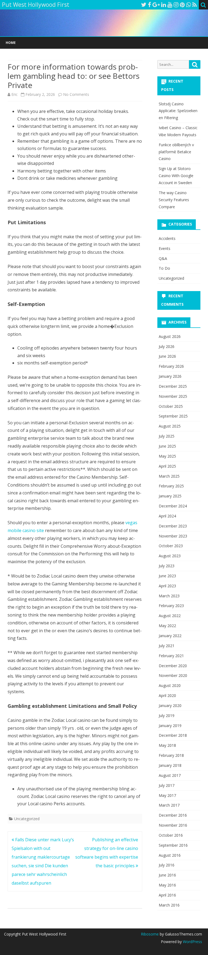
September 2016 (173, 845)
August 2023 (170, 555)
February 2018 (171, 755)
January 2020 (170, 705)
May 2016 (167, 885)
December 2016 (173, 815)
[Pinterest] (182, 4)
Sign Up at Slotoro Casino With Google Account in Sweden (176, 175)
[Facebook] (149, 4)
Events (164, 248)
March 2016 (169, 905)
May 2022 (167, 625)
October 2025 (171, 406)
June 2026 (167, 356)
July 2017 (166, 785)
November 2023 (173, 536)
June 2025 (167, 446)
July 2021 (166, 645)
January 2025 (170, 495)
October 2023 (171, 545)
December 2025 (173, 386)
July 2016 (166, 865)
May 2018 (167, 745)
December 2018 (173, 735)
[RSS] (194, 4)
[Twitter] (144, 4)
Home (11, 42)
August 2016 (170, 855)
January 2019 (170, 725)
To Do (164, 268)
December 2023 (173, 526)
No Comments (76, 94)
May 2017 (167, 795)
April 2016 (167, 895)
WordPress (192, 941)
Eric (14, 94)
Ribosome (150, 934)
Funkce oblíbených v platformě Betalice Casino (176, 151)
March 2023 (169, 595)
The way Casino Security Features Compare (174, 199)
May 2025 (167, 456)
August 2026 (170, 336)
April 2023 (167, 585)
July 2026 (166, 346)
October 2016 (171, 835)
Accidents (167, 238)
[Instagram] (176, 4)
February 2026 (171, 366)
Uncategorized (27, 818)
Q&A (163, 258)
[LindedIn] (163, 4)
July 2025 (166, 436)
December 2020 (173, 665)
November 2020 (173, 675)
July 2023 (166, 565)
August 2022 (170, 615)
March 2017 (169, 805)
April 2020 (167, 695)
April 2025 (167, 466)
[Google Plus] (156, 4)
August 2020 (170, 685)
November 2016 (173, 825)
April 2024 (167, 516)
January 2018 (170, 765)
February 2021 (171, 655)
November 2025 (173, 396)
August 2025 (170, 426)
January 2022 (170, 635)
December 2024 (173, 506)
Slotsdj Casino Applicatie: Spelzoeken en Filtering (178, 110)
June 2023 (167, 575)
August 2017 (170, 775)
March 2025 (169, 476)
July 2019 (166, 715)
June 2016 (167, 875)
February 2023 (171, 605)
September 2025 (173, 416)
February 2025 (171, 485)
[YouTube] (169, 4)
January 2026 (170, 376)
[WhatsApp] (188, 4)
